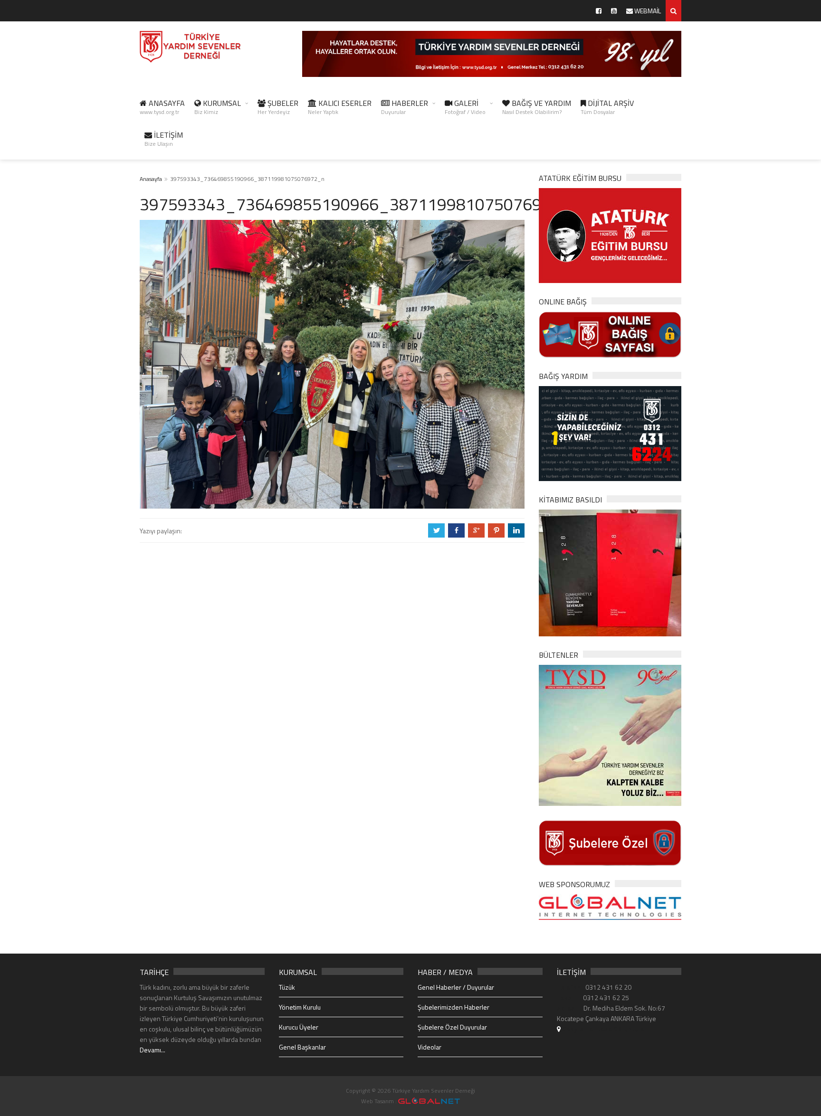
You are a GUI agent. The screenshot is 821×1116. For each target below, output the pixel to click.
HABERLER (404, 106)
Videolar (429, 1047)
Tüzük (287, 987)
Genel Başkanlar (302, 1047)
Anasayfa (151, 178)
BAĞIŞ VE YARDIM (536, 106)
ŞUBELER (278, 106)
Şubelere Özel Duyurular (452, 1027)
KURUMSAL (217, 106)
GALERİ (465, 106)
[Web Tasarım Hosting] (610, 906)
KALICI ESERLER (340, 106)
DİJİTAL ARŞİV (607, 106)
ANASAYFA (162, 106)
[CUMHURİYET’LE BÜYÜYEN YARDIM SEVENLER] (610, 572)
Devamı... (152, 1050)
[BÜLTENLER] (610, 734)
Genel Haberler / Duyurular (456, 987)
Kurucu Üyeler (298, 1027)
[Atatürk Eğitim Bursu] (610, 235)
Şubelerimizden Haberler (453, 1007)
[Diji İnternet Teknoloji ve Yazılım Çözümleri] (429, 1101)
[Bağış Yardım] (610, 432)
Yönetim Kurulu (300, 1007)
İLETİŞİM (163, 138)
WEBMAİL (647, 11)
